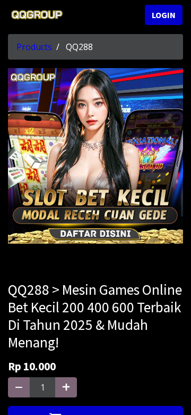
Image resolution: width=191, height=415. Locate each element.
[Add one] (66, 387)
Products (34, 47)
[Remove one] (19, 387)
